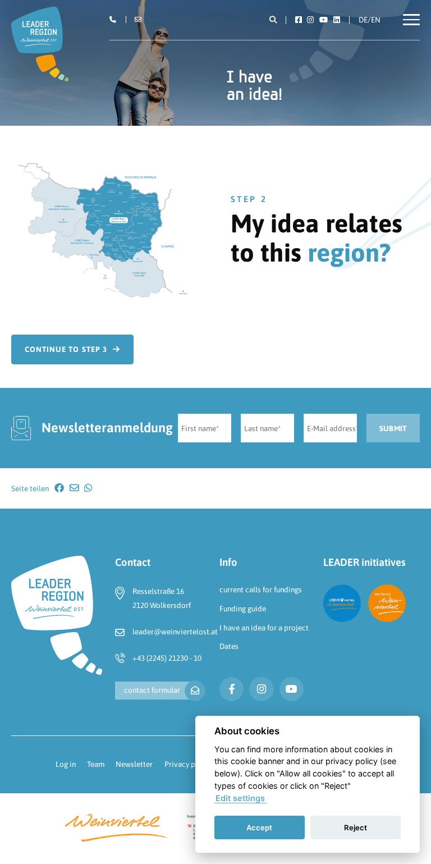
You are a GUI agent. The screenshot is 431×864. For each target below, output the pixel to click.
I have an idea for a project (264, 627)
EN (375, 19)
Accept (259, 827)
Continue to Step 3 (66, 349)
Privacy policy (188, 764)
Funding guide (242, 608)
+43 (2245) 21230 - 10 (166, 657)
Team (95, 764)
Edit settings (240, 798)
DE (363, 19)
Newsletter (134, 764)
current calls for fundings (260, 589)
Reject (355, 827)
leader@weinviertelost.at (175, 631)
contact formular (152, 689)
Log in (66, 764)
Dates (229, 646)
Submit (393, 428)
